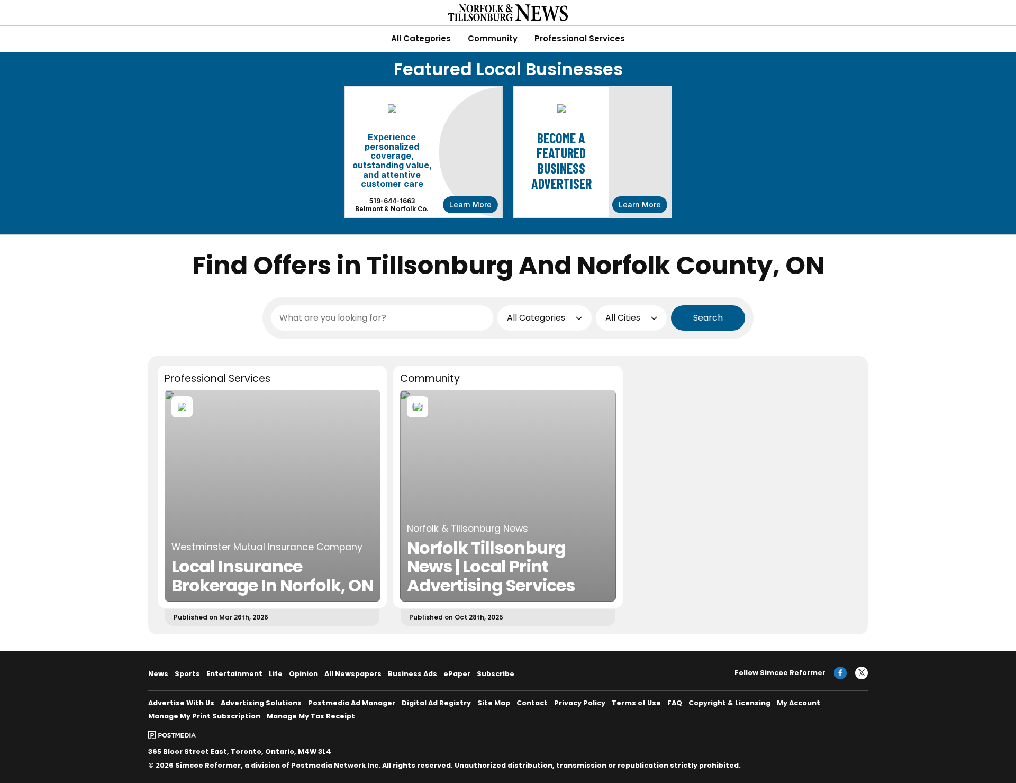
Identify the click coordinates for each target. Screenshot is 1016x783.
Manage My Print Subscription (204, 716)
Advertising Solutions (261, 702)
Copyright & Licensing (729, 702)
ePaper (456, 673)
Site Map (493, 702)
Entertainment (234, 673)
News (158, 673)
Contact (532, 702)
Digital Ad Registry (436, 702)
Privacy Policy (579, 702)
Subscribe (495, 673)
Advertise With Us (181, 702)
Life (276, 673)
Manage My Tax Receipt (311, 716)
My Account (798, 702)
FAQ (674, 702)
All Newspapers (353, 673)
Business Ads (412, 673)
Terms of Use (636, 702)
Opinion (303, 673)
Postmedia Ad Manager (351, 702)
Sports (187, 673)
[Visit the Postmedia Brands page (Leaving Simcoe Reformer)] (172, 734)
